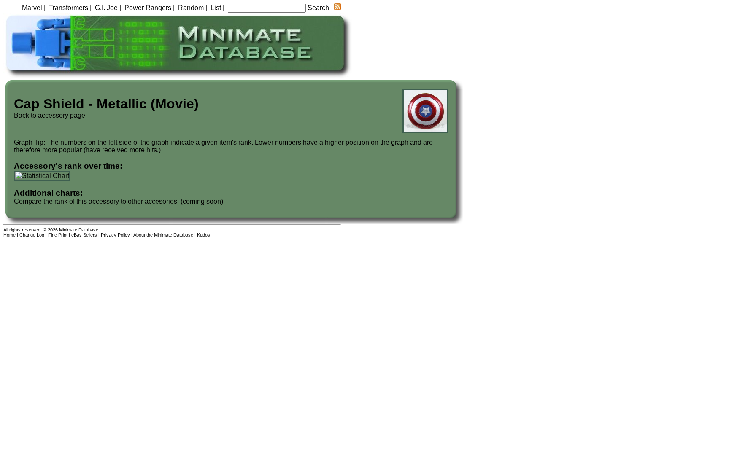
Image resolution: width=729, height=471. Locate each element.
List (216, 7)
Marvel (32, 7)
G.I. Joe (106, 7)
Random (191, 7)
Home (9, 234)
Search (318, 7)
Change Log (31, 234)
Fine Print (58, 234)
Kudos (203, 234)
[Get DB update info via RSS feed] (337, 7)
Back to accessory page (49, 115)
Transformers (68, 7)
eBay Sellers (84, 234)
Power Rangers (147, 7)
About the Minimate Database (163, 234)
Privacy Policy (115, 234)
